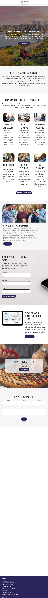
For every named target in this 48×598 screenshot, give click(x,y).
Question (24, 408)
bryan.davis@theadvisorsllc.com (10, 594)
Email (3, 288)
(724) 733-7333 (9, 581)
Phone (39, 400)
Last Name (4, 280)
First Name (4, 272)
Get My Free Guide (9, 296)
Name (8, 400)
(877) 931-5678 (10, 582)
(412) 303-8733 (9, 584)
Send (24, 419)
